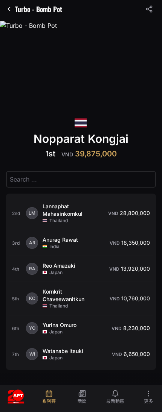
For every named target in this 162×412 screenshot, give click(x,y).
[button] (149, 9)
